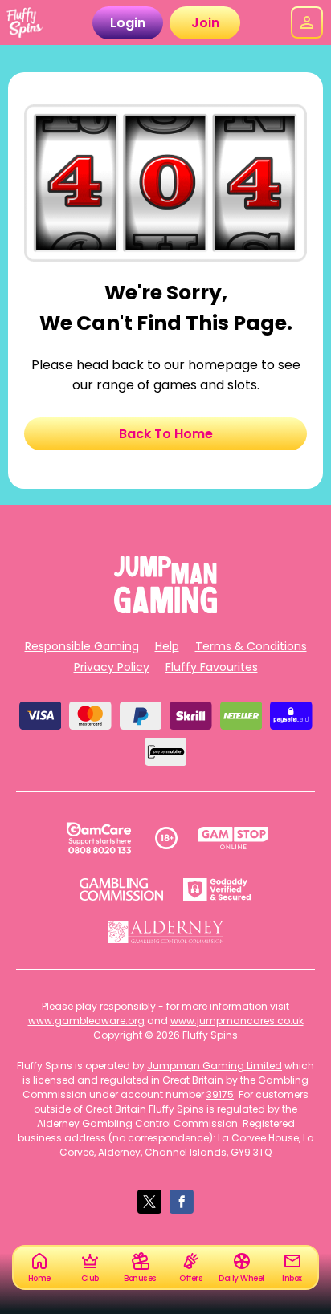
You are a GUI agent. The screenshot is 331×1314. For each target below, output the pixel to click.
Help (167, 646)
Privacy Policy (111, 667)
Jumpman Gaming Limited (214, 1065)
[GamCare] (99, 838)
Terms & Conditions (251, 646)
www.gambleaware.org (86, 1020)
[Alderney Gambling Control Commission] (166, 932)
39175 (220, 1094)
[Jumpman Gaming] (165, 609)
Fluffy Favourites (212, 667)
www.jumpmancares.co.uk (237, 1020)
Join (205, 23)
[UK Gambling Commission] (121, 889)
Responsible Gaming (82, 646)
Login (127, 23)
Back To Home (166, 434)
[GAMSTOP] (233, 838)
